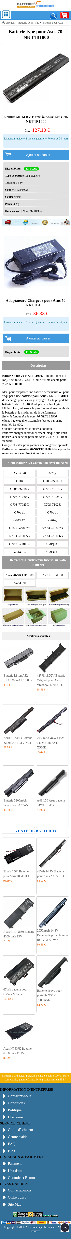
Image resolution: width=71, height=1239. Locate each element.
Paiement (15, 1163)
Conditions (16, 1103)
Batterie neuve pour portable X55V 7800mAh (49, 995)
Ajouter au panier (38, 155)
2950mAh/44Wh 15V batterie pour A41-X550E (50, 742)
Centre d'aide (17, 1137)
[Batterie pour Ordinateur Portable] (35, 8)
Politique (14, 1110)
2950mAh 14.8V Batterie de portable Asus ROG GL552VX (52, 935)
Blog (11, 1151)
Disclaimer (16, 1117)
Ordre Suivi (17, 1197)
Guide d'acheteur (20, 1130)
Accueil (10, 22)
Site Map (14, 1204)
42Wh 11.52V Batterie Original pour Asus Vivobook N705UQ (51, 680)
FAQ (11, 1144)
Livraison (15, 1170)
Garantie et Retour (21, 1178)
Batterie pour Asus (28, 22)
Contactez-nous (19, 1096)
